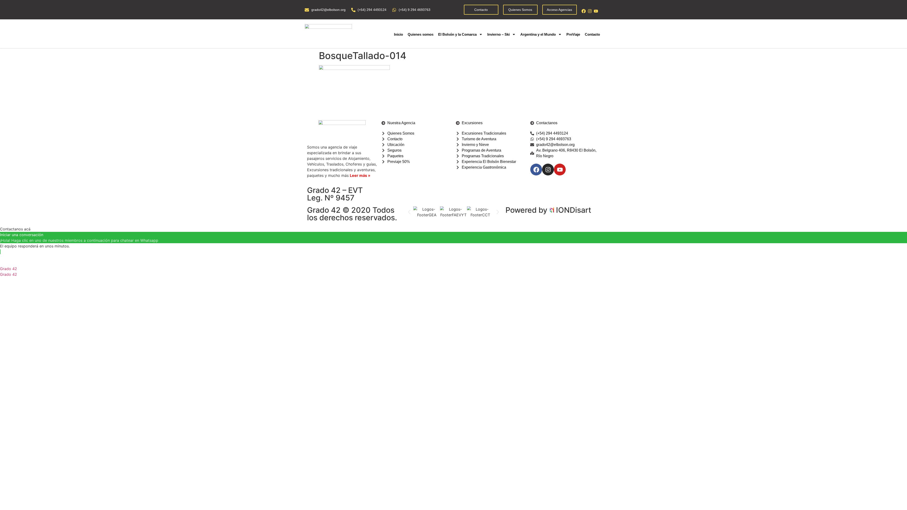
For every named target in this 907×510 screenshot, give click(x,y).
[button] (409, 212)
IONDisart (573, 210)
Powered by (527, 210)
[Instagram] (590, 11)
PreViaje (573, 34)
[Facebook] (584, 11)
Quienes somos (420, 34)
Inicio (398, 34)
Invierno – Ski (498, 34)
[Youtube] (596, 11)
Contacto (592, 34)
